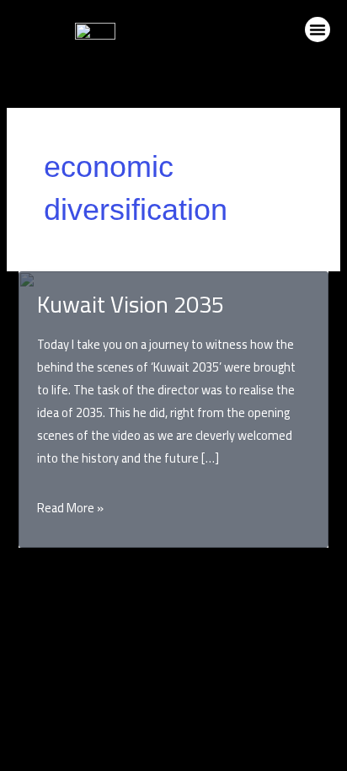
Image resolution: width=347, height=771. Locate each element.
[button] (317, 29)
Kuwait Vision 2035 (130, 304)
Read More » (70, 507)
